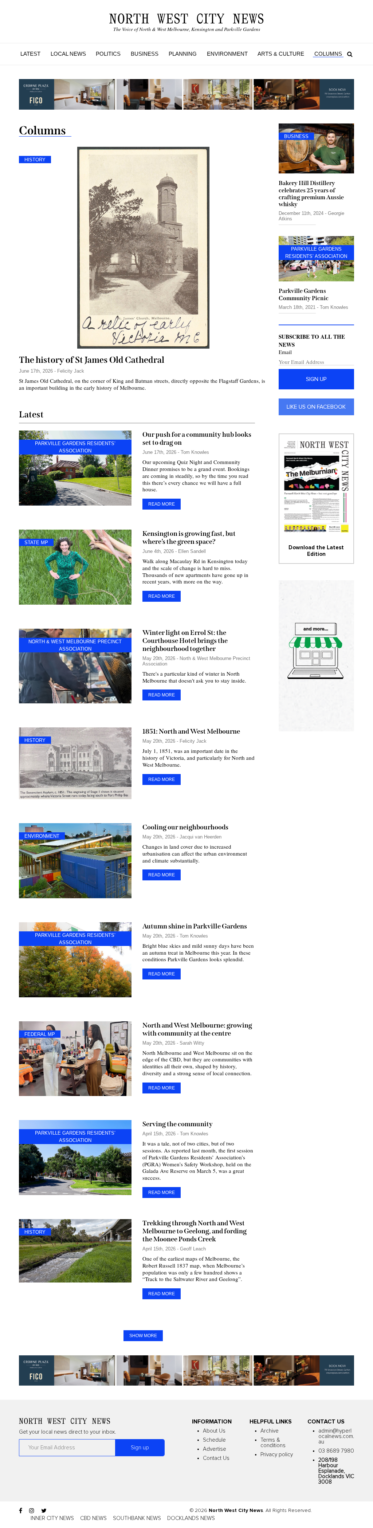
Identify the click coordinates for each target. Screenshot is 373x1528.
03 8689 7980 (336, 1451)
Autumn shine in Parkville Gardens (194, 926)
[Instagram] (31, 1511)
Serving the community (177, 1124)
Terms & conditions (273, 1442)
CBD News (93, 1518)
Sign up (316, 379)
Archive (269, 1431)
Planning (183, 54)
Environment (227, 54)
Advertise (214, 1449)
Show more (143, 1335)
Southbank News (137, 1518)
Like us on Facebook (316, 407)
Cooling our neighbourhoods (185, 827)
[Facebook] (20, 1511)
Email (285, 352)
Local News (68, 54)
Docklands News (191, 1518)
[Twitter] (44, 1511)
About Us (214, 1431)
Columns (328, 54)
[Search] (348, 54)
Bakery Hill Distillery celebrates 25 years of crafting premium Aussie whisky (311, 194)
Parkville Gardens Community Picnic (304, 294)
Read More (161, 504)
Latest (30, 54)
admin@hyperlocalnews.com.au (336, 1436)
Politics (108, 54)
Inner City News (52, 1518)
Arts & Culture (281, 54)
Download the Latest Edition (316, 551)
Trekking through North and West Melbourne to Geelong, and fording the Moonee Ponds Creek (194, 1231)
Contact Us (216, 1458)
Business (144, 54)
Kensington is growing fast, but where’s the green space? (189, 538)
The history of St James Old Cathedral (91, 360)
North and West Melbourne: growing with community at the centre (197, 1029)
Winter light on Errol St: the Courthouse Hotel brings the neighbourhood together (185, 641)
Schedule (214, 1440)
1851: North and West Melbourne (191, 731)
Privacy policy (276, 1454)
